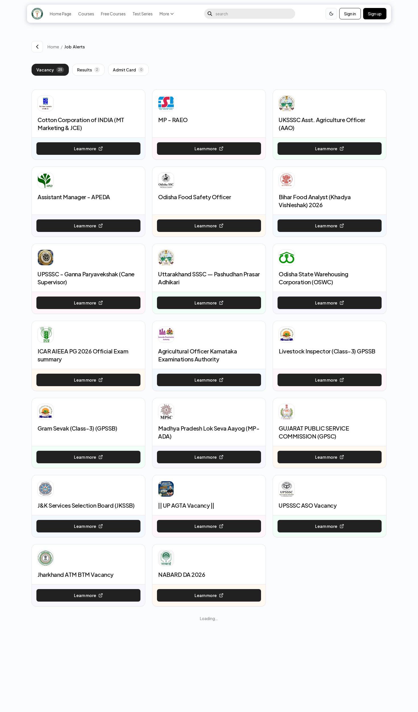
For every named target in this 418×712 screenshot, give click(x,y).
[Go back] (37, 46)
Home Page (60, 13)
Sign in (350, 13)
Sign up (375, 13)
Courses (86, 13)
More (164, 13)
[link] (225, 47)
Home (53, 46)
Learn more (85, 148)
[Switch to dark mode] (331, 13)
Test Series (143, 13)
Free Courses (113, 13)
